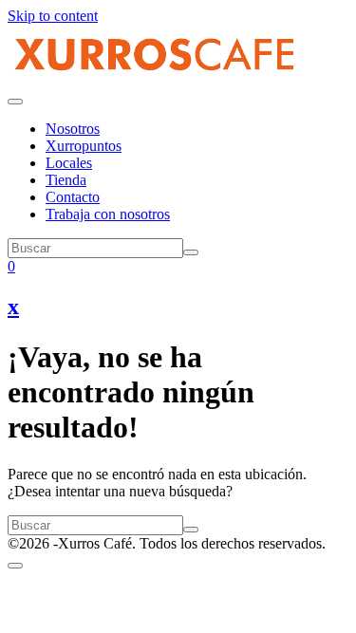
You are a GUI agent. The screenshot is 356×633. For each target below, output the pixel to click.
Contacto (73, 197)
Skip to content (53, 16)
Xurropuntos (84, 146)
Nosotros (73, 129)
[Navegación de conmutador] (15, 101)
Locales (69, 163)
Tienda (66, 180)
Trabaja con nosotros (108, 214)
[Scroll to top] (15, 565)
